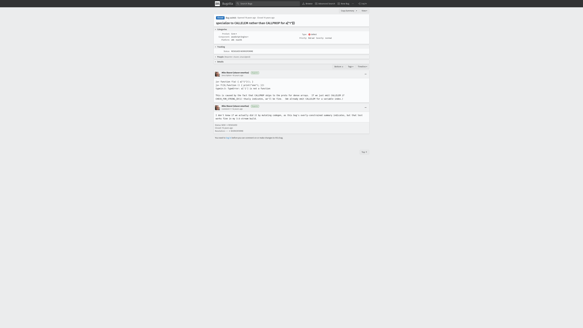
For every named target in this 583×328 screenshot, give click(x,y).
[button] (362, 3)
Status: (227, 51)
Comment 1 (226, 109)
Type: (304, 34)
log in (228, 138)
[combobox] (267, 3)
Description (226, 75)
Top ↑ (364, 152)
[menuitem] (307, 3)
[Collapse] (365, 74)
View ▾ (364, 11)
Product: (226, 34)
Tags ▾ (350, 66)
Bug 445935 (231, 18)
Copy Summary (347, 11)
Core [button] (234, 34)
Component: (224, 37)
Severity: (320, 38)
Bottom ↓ (339, 66)
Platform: (225, 40)
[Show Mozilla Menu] (217, 3)
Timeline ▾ (362, 66)
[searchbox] (267, 3)
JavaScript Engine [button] (239, 37)
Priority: (303, 38)
